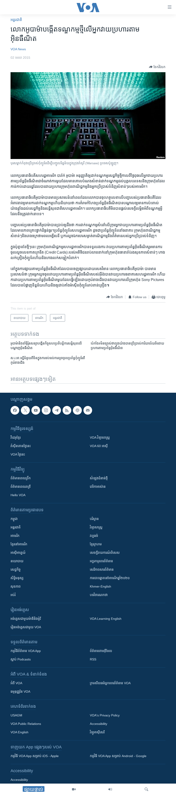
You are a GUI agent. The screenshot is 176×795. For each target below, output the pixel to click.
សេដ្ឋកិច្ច (16, 569)
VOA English (19, 732)
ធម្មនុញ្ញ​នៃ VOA (20, 691)
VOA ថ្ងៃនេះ (18, 454)
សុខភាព (16, 586)
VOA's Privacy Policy (105, 715)
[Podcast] (77, 410)
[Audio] (110, 789)
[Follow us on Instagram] (46, 410)
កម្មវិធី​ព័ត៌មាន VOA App (26, 651)
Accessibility (98, 724)
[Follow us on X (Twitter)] (25, 410)
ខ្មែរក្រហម (96, 544)
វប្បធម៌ (94, 536)
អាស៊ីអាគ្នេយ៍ (18, 552)
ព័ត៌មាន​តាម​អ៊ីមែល (101, 651)
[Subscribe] (87, 410)
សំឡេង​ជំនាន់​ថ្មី (99, 478)
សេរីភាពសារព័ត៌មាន (102, 569)
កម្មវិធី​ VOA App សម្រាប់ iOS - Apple (35, 756)
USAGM (16, 715)
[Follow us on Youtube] (35, 410)
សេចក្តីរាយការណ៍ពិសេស (105, 552)
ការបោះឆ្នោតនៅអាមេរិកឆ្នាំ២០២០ (110, 578)
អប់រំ (13, 595)
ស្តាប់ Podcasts (21, 659)
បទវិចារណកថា (99, 595)
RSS (93, 659)
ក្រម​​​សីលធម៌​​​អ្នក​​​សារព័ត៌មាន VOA (110, 683)
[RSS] (67, 410)
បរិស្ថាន (94, 519)
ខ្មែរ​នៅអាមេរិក (19, 544)
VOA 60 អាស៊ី (99, 446)
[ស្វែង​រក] (146, 789)
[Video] (74, 789)
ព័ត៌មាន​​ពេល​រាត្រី (21, 486)
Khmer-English (100, 586)
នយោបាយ (17, 561)
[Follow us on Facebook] (15, 410)
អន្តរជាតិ (16, 20)
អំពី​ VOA (16, 683)
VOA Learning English (105, 618)
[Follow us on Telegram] (56, 410)
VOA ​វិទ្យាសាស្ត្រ (100, 437)
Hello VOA (18, 495)
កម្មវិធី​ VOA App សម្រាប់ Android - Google (118, 756)
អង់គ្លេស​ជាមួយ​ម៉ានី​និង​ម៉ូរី (26, 618)
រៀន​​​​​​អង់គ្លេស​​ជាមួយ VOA (26, 627)
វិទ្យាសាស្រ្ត (96, 527)
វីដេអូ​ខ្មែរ (16, 437)
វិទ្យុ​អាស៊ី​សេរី (97, 732)
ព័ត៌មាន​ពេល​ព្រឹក (21, 478)
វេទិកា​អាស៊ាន (98, 486)
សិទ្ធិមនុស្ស (17, 578)
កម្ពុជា (14, 519)
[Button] (157, 67)
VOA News (18, 49)
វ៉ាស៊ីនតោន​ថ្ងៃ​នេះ (21, 446)
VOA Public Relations (26, 724)
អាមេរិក (15, 536)
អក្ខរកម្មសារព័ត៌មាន (101, 561)
